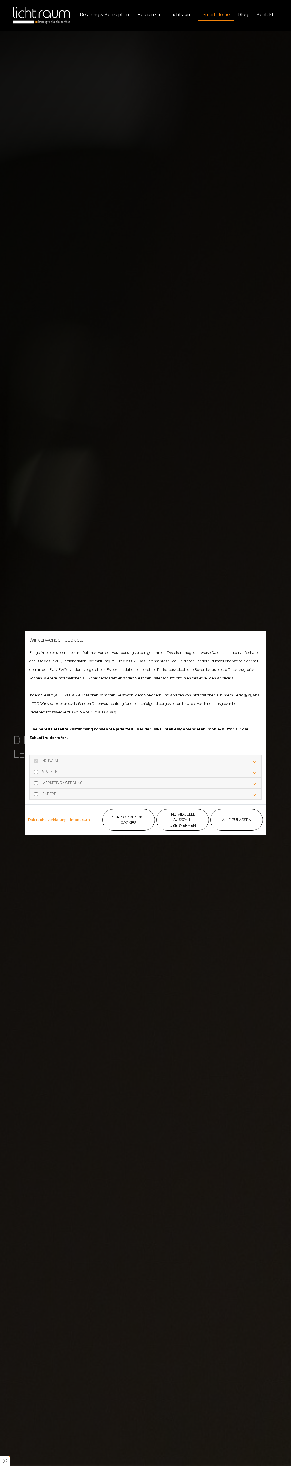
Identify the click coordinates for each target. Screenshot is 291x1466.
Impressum (80, 820)
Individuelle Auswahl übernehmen (183, 819)
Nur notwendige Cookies (128, 820)
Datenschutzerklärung (47, 820)
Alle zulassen (236, 820)
